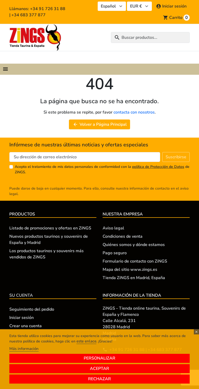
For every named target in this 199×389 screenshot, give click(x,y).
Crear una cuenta (25, 326)
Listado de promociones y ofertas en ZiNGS (50, 228)
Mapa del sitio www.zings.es (130, 269)
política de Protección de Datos (158, 166)
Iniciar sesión (21, 317)
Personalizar (99, 358)
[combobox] (150, 37)
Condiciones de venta (123, 236)
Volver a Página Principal (100, 124)
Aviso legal (113, 228)
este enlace (86, 341)
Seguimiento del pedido (31, 309)
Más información (24, 348)
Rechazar (99, 379)
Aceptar (99, 368)
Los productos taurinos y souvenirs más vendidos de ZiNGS (46, 254)
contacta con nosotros (134, 112)
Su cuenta (21, 295)
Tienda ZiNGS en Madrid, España (134, 278)
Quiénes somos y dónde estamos (134, 245)
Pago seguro (115, 253)
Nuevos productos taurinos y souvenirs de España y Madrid (48, 239)
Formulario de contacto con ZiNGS (135, 261)
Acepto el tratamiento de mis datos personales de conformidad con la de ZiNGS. (102, 169)
